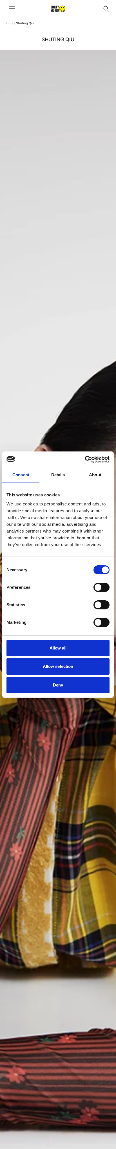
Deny (58, 685)
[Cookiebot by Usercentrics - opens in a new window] (85, 459)
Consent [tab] (20, 474)
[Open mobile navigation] (12, 9)
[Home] (58, 9)
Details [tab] (58, 474)
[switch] (101, 587)
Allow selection (58, 666)
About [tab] (95, 474)
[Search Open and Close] (106, 9)
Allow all (58, 648)
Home (9, 23)
